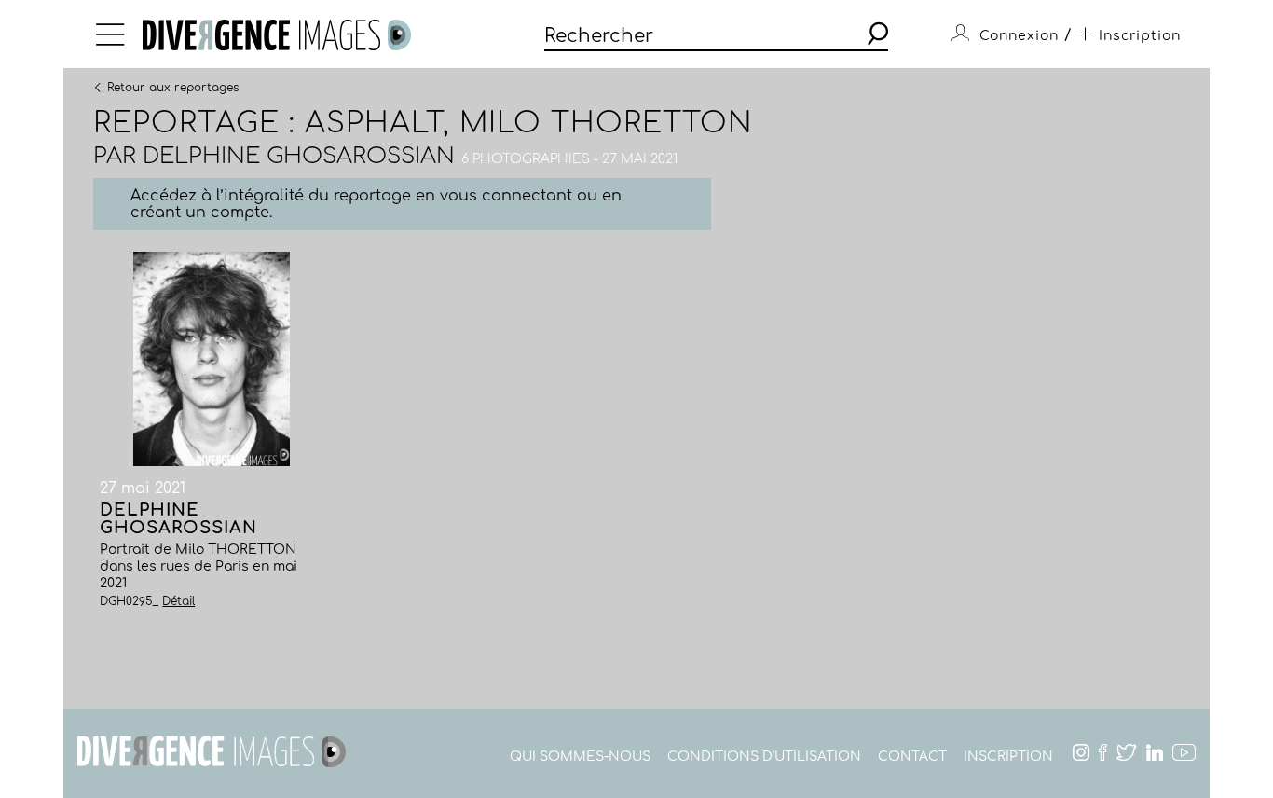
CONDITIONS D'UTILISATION (764, 757)
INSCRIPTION (1008, 757)
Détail (178, 601)
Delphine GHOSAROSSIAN (299, 156)
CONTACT (912, 757)
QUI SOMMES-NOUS (580, 757)
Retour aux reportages (173, 86)
